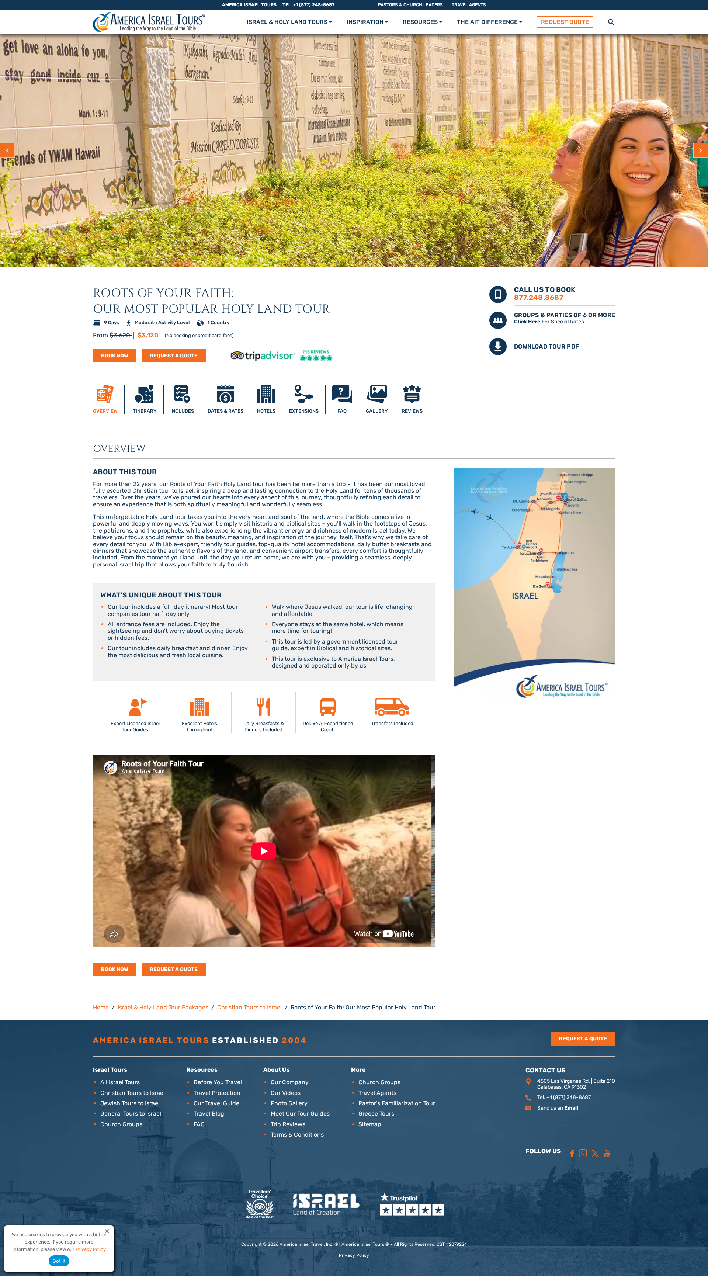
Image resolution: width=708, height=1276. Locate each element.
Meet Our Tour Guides (300, 1113)
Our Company (290, 1082)
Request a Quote (174, 356)
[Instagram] (583, 1153)
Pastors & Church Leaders (410, 4)
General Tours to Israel (130, 1113)
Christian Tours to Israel (132, 1092)
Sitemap (369, 1124)
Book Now (114, 356)
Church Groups (121, 1124)
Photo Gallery (289, 1103)
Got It (59, 1261)
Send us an (557, 1108)
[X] (595, 1153)
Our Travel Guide (216, 1103)
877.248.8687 (538, 297)
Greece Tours (376, 1113)
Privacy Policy (354, 1255)
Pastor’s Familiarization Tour (396, 1103)
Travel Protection (217, 1092)
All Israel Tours (120, 1082)
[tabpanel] (354, 709)
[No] (106, 1231)
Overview (119, 449)
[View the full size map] (534, 583)
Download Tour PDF (546, 346)
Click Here (527, 322)
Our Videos (286, 1092)
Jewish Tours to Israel (130, 1103)
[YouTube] (607, 1153)
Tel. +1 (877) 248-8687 (308, 4)
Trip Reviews (288, 1124)
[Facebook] (572, 1153)
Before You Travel (218, 1082)
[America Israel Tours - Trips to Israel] (149, 22)
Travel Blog (209, 1113)
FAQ (199, 1124)
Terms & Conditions (297, 1134)
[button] (611, 21)
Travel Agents (469, 4)
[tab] (105, 399)
